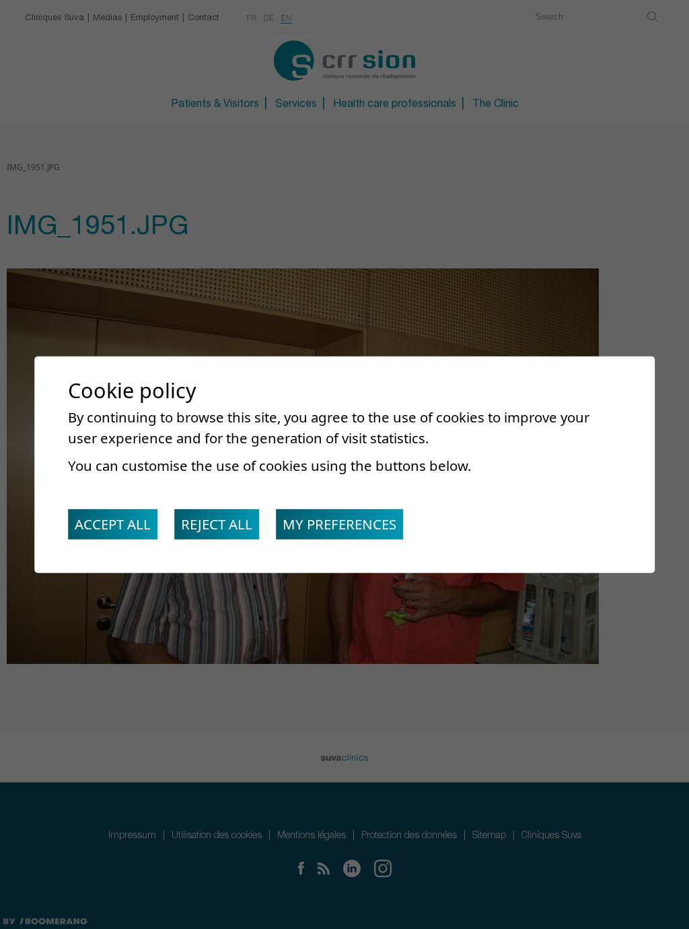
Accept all (113, 524)
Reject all (216, 524)
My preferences (339, 524)
